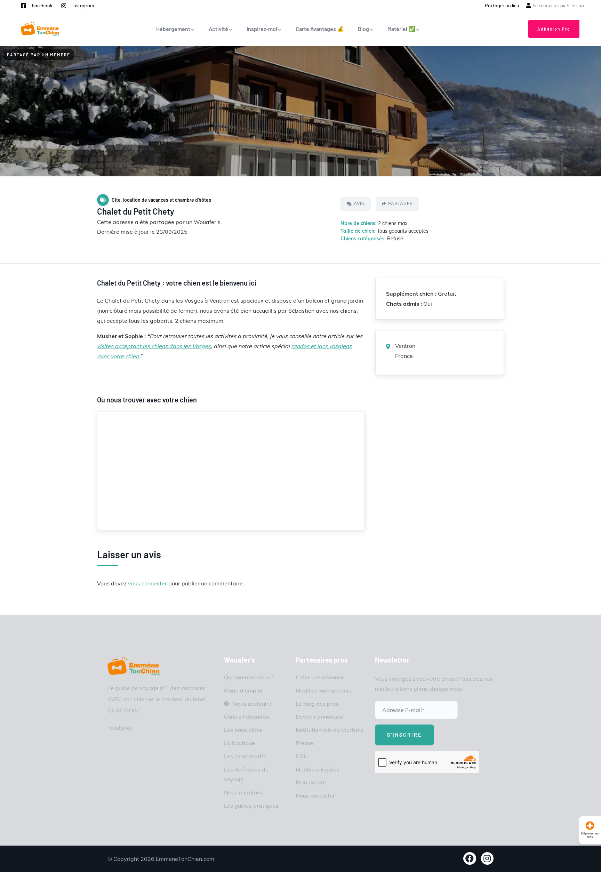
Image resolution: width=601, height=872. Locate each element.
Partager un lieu (502, 5)
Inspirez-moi (262, 28)
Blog (363, 28)
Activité (218, 28)
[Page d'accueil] (40, 29)
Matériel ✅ (401, 28)
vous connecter (147, 583)
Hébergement (173, 28)
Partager (400, 203)
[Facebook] (469, 858)
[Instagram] (487, 858)
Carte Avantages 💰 (320, 28)
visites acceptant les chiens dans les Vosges (154, 346)
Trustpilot (119, 727)
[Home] (133, 665)
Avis (359, 203)
